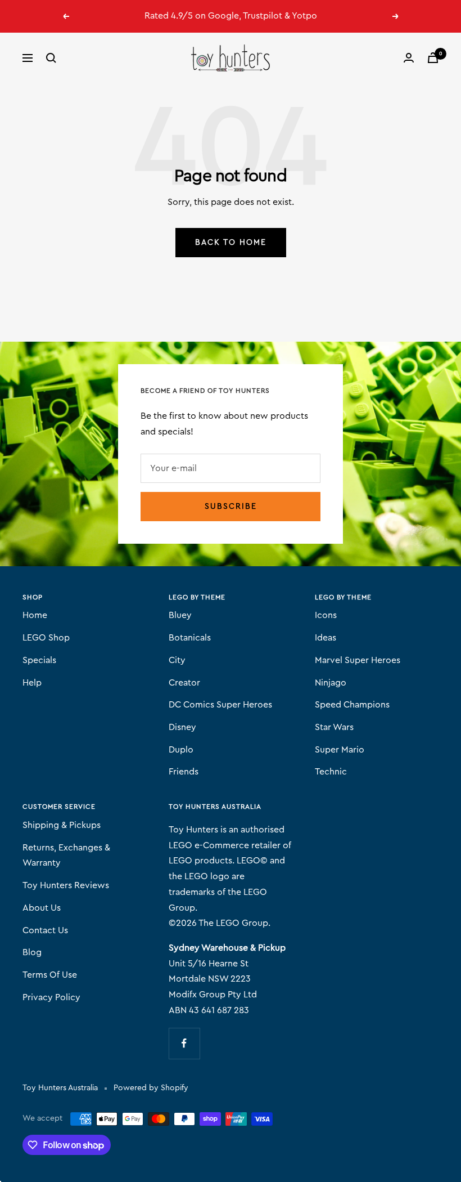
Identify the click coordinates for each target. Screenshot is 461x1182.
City (177, 660)
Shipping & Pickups (61, 825)
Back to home (230, 243)
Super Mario (339, 749)
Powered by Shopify (151, 1088)
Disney (182, 727)
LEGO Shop (46, 637)
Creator (184, 682)
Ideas (325, 637)
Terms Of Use (49, 974)
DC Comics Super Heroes (220, 704)
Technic (331, 771)
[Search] (51, 58)
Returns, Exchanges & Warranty (66, 855)
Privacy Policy (51, 997)
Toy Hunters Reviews (65, 885)
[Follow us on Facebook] (184, 1043)
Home (34, 615)
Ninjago (330, 682)
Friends (183, 771)
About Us (41, 907)
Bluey (180, 615)
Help (32, 682)
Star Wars (334, 727)
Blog (32, 952)
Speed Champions (352, 704)
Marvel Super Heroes (357, 660)
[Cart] (433, 57)
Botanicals (190, 637)
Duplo (181, 749)
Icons (326, 615)
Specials (39, 660)
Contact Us (45, 930)
